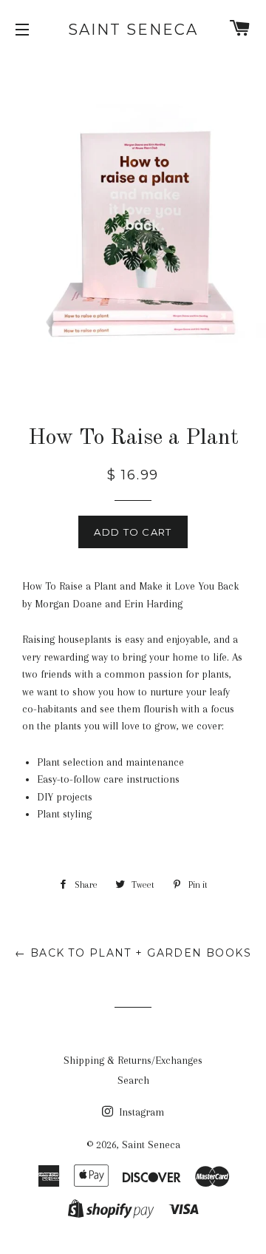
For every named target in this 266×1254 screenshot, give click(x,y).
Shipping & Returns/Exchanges (133, 1060)
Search (133, 1080)
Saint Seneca (133, 29)
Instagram (140, 1112)
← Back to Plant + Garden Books (133, 953)
